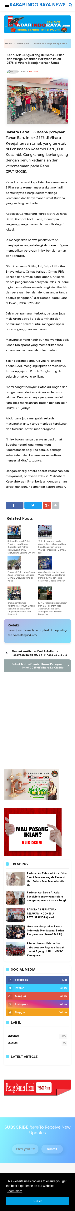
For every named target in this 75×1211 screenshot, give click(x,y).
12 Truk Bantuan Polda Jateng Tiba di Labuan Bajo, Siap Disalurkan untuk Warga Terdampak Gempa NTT (52, 547)
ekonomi (13, 1042)
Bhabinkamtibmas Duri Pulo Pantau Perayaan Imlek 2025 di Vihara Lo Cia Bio (39, 653)
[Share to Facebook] (14, 505)
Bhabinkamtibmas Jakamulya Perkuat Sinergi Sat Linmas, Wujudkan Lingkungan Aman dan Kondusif (21, 608)
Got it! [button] (37, 1201)
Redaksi (14, 625)
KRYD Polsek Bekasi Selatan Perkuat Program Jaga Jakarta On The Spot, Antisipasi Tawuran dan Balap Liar (52, 608)
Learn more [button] (14, 1191)
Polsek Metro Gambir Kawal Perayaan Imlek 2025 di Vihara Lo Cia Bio (37, 665)
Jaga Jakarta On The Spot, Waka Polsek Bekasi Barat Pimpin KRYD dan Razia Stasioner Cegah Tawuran (51, 576)
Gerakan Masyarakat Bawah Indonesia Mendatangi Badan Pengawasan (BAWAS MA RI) (45, 930)
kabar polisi (23, 43)
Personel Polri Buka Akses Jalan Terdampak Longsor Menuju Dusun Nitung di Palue (21, 576)
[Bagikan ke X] (33, 505)
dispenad (13, 1035)
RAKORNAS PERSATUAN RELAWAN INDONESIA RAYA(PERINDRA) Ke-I (42, 913)
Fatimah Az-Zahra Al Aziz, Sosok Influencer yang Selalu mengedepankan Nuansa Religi (46, 896)
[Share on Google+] (47, 505)
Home (8, 43)
